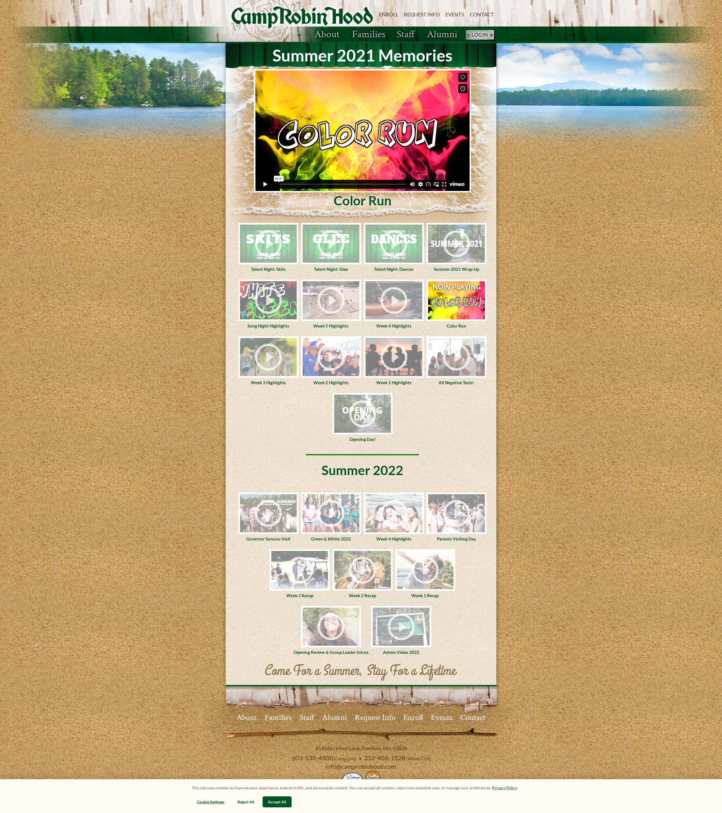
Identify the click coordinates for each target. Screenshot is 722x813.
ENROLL (388, 14)
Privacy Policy (504, 787)
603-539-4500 (312, 758)
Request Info (375, 717)
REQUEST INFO (422, 14)
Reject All (245, 801)
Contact (472, 717)
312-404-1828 (384, 758)
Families (369, 34)
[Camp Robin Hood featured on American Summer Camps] (372, 777)
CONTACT (482, 14)
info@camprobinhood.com (361, 766)
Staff (406, 34)
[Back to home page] (302, 21)
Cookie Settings (210, 801)
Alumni (442, 34)
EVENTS (454, 14)
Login (479, 35)
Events (441, 717)
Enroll (413, 717)
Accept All (277, 801)
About (327, 34)
